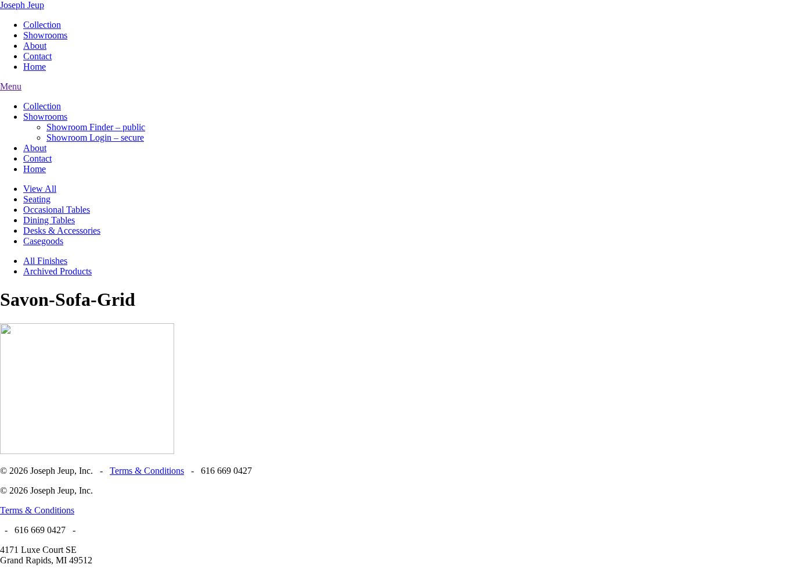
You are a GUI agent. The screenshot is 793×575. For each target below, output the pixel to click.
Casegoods (43, 241)
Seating (37, 199)
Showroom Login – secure (95, 137)
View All (39, 189)
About (34, 46)
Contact (37, 56)
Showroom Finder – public (95, 127)
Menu (10, 86)
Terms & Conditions (147, 471)
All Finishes (45, 261)
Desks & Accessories (61, 230)
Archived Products (57, 271)
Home (34, 67)
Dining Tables (49, 220)
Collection (42, 25)
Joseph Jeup (22, 5)
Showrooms (45, 35)
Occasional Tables (56, 210)
